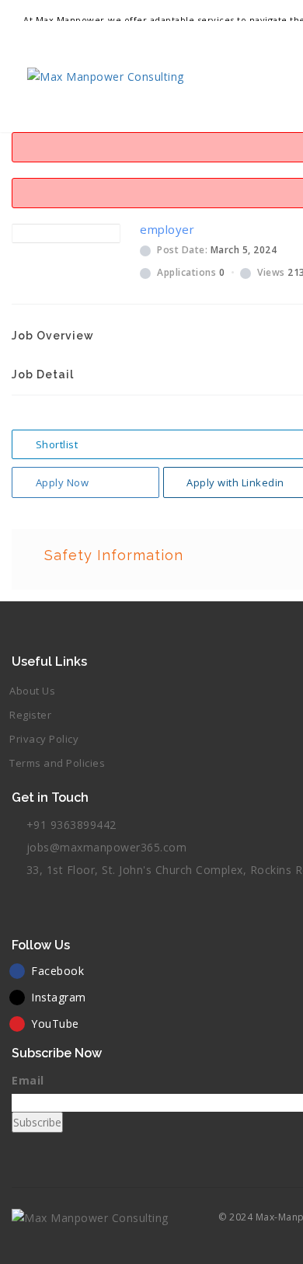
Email (28, 1080)
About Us (32, 691)
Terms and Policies (57, 763)
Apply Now (62, 482)
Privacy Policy (43, 739)
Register (30, 715)
